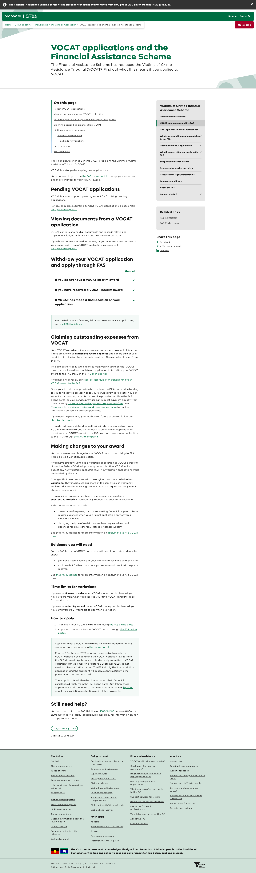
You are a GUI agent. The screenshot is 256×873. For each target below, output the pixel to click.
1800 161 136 (107, 711)
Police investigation (63, 799)
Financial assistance (142, 756)
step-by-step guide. (62, 420)
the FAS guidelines (66, 575)
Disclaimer (67, 863)
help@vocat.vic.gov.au (64, 248)
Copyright (81, 863)
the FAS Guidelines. (71, 324)
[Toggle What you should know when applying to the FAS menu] (201, 136)
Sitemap (110, 863)
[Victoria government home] (199, 865)
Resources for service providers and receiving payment (84, 407)
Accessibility (96, 863)
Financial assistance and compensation (55, 24)
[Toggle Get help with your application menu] (201, 145)
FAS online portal (97, 373)
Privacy (55, 863)
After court (97, 817)
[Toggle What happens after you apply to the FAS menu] (201, 152)
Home (8, 24)
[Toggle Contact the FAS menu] (201, 194)
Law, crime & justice (64, 728)
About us (175, 756)
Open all (130, 271)
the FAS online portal (94, 176)
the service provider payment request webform (95, 403)
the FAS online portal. (86, 436)
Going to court (23, 24)
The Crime (57, 756)
